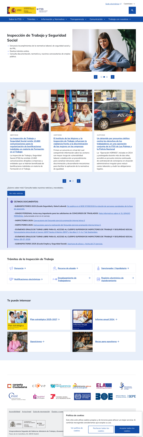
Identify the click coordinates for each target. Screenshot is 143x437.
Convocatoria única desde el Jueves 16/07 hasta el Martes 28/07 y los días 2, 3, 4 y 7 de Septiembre (56, 232)
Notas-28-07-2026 (22, 239)
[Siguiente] (78, 181)
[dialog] (102, 423)
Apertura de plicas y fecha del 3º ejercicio (85, 244)
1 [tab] (101, 77)
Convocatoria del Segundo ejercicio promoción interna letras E (59, 220)
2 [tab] (104, 77)
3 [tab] (106, 77)
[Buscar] (132, 10)
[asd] (112, 77)
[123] (95, 77)
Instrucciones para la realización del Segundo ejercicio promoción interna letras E (67, 225)
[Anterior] (64, 181)
